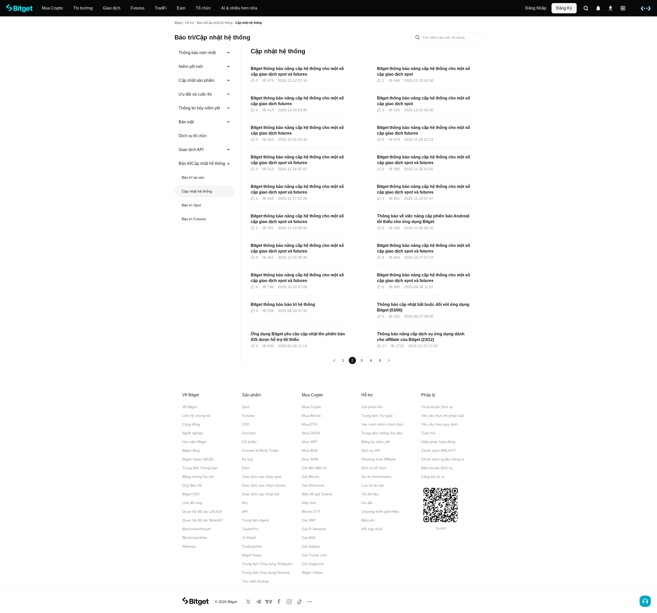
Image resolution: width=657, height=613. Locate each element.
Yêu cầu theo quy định (439, 424)
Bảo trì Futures (194, 219)
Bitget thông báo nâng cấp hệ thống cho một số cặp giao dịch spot (423, 71)
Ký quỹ (247, 459)
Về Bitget (189, 407)
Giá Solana (311, 546)
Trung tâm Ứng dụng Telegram (267, 564)
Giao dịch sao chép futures (264, 485)
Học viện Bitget (194, 442)
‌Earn (246, 468)
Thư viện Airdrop (255, 581)
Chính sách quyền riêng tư (442, 459)
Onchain (249, 433)
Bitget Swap (251, 555)
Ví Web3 (249, 538)
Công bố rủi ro (433, 477)
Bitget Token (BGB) (197, 459)
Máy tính (309, 503)
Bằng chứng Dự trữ (198, 477)
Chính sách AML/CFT (438, 450)
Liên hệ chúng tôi (196, 416)
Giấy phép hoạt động (438, 442)
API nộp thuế (371, 529)
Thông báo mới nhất (197, 53)
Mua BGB (309, 450)
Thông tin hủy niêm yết (199, 108)
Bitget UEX (191, 494)
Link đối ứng (192, 503)
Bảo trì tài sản (193, 177)
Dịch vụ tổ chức (193, 136)
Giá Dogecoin (313, 564)
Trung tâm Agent (255, 520)
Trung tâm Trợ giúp (377, 416)
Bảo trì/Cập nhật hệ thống (215, 23)
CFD (245, 424)
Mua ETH (309, 424)
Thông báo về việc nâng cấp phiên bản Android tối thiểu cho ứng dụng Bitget (423, 219)
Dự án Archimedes (376, 477)
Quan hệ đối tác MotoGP (202, 520)
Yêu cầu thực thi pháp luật (442, 416)
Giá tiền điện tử (314, 468)
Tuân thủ (428, 433)
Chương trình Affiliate (378, 459)
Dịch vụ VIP (370, 450)
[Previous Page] (334, 360)
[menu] (204, 137)
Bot (244, 503)
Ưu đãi (366, 503)
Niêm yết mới (191, 66)
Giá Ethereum (313, 485)
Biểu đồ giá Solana (317, 494)
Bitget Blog (191, 450)
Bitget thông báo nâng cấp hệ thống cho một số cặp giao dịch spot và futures (297, 71)
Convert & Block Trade (260, 450)
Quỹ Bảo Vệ (192, 485)
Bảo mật (186, 122)
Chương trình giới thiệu (380, 511)
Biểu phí (368, 520)
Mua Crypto (311, 407)
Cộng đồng (191, 424)
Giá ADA (308, 538)
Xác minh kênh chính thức (382, 424)
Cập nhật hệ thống (197, 191)
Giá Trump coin (314, 555)
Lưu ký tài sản (372, 485)
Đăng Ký (564, 8)
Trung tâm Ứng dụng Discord (265, 572)
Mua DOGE (311, 433)
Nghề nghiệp (192, 433)
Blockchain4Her (195, 538)
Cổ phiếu (249, 442)
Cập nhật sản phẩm (196, 80)
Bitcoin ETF (311, 511)
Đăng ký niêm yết (375, 442)
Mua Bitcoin (311, 416)
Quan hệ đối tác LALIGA (202, 511)
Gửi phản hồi (371, 407)
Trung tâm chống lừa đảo (381, 433)
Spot (245, 407)
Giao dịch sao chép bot (260, 494)
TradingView (252, 546)
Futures (248, 416)
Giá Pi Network (314, 529)
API (245, 511)
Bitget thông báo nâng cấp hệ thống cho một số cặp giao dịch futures (297, 101)
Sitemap (189, 546)
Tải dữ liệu (370, 494)
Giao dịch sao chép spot (261, 477)
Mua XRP (309, 442)
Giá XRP (309, 520)
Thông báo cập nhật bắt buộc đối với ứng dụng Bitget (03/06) (423, 307)
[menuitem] (204, 53)
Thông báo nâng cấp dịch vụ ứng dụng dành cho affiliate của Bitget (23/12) (421, 337)
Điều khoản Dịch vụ (437, 468)
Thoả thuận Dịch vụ (437, 407)
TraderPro (250, 529)
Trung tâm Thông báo (200, 468)
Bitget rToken (312, 572)
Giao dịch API (191, 149)
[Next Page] (389, 360)
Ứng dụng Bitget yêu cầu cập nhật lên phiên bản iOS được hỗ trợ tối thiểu (298, 337)
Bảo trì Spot (191, 205)
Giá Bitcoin (310, 477)
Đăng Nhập (535, 8)
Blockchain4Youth (196, 529)
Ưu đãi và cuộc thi (195, 94)
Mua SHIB (310, 459)
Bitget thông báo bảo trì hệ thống (283, 304)
